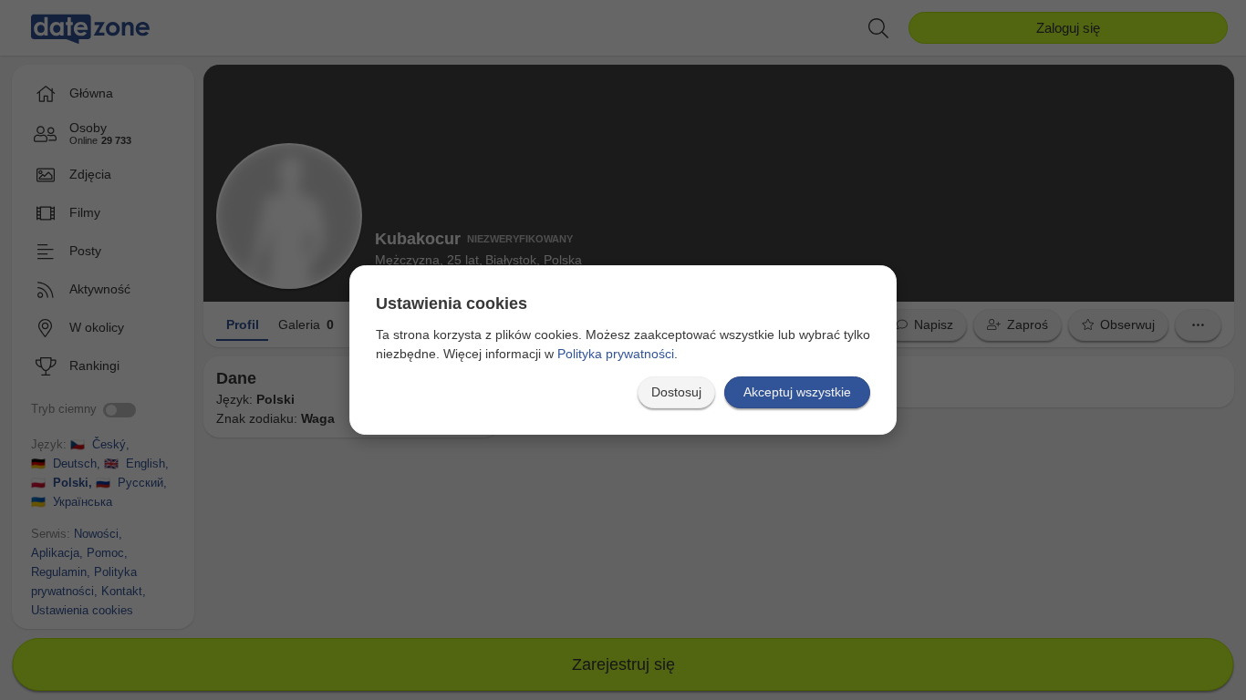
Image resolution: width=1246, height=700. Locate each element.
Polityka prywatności (615, 353)
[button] (676, 392)
